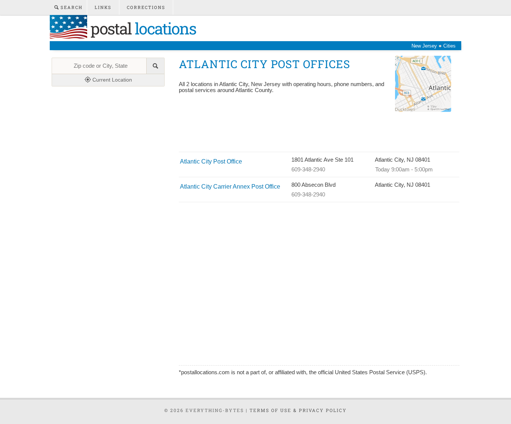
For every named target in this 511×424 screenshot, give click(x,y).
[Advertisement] (315, 133)
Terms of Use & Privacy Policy (298, 410)
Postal (141, 28)
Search (71, 7)
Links (103, 7)
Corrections (146, 7)
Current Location (111, 80)
